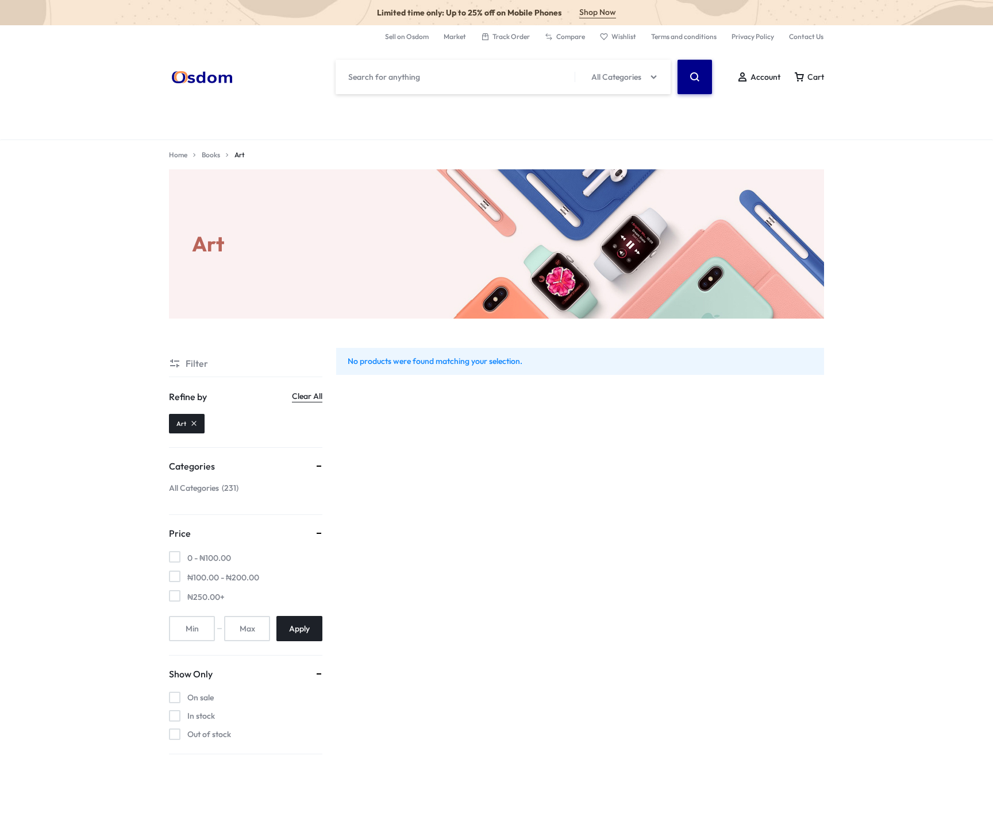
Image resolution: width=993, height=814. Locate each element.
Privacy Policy (753, 36)
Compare (570, 36)
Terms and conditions (684, 36)
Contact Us (806, 36)
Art (181, 424)
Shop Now (597, 12)
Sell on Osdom (407, 36)
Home (178, 154)
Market (455, 36)
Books (211, 154)
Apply (299, 628)
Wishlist (623, 36)
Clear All (307, 396)
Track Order (511, 36)
